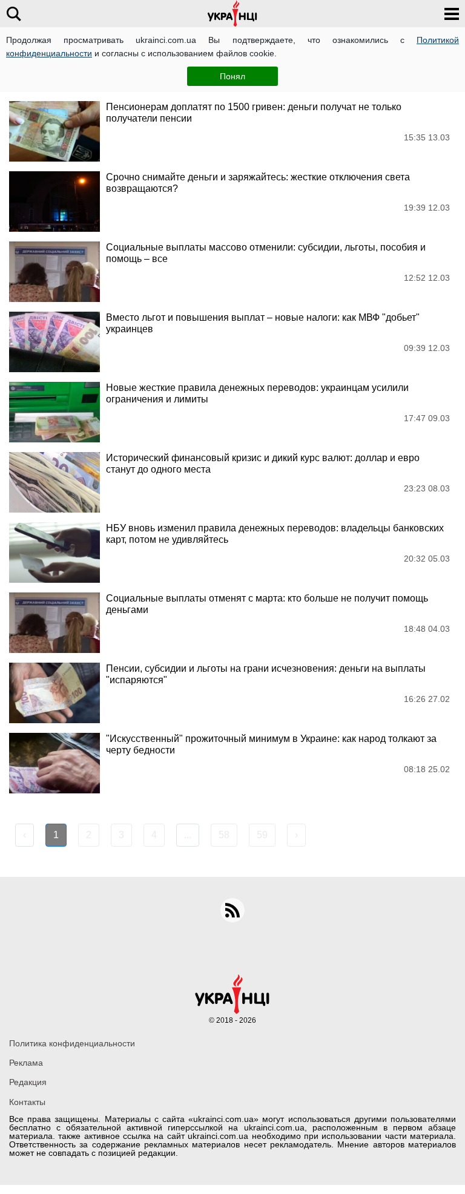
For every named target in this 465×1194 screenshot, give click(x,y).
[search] (13, 13)
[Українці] (232, 13)
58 (224, 835)
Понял (232, 76)
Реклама (26, 1063)
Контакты (27, 1102)
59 (262, 835)
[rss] (232, 910)
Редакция (28, 1082)
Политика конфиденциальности (72, 1043)
